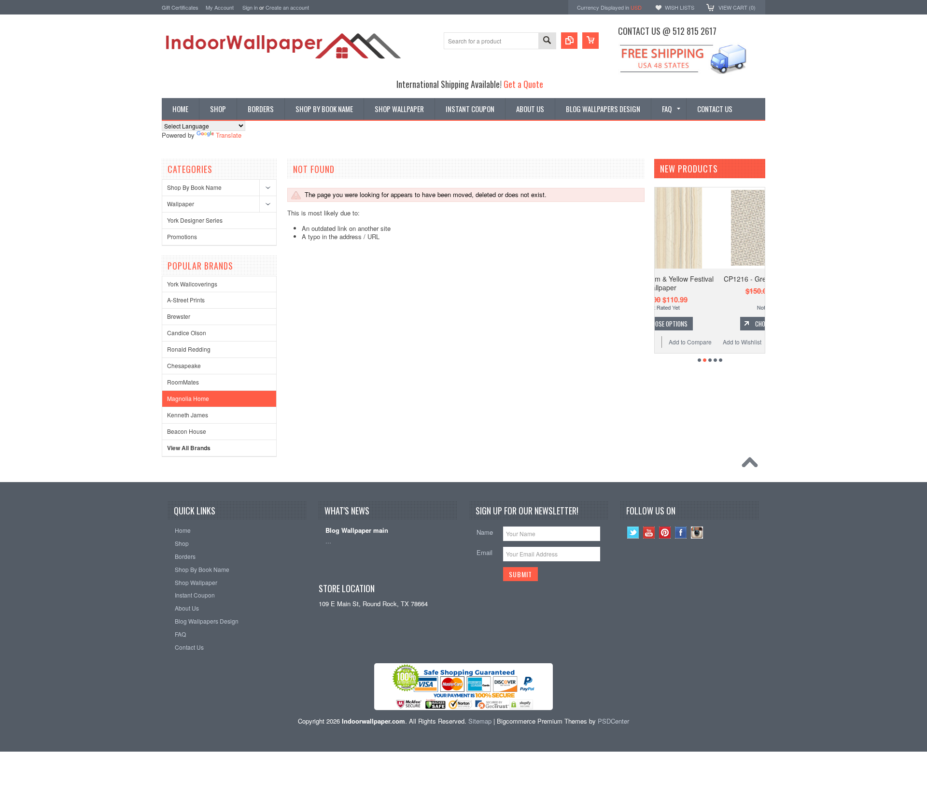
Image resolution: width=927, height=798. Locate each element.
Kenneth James (187, 415)
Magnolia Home (188, 398)
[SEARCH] (547, 41)
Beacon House (186, 431)
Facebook (681, 533)
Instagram (697, 533)
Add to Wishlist (682, 342)
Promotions (182, 236)
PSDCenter (613, 721)
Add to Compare (741, 342)
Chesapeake (184, 365)
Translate (228, 135)
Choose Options (717, 323)
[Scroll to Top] (752, 464)
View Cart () (737, 7)
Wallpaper (180, 204)
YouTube (649, 533)
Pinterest (665, 533)
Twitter (633, 533)
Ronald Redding (189, 349)
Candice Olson (186, 332)
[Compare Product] (569, 40)
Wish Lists (679, 7)
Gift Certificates (180, 7)
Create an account (287, 7)
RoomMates (183, 382)
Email (484, 552)
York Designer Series (195, 220)
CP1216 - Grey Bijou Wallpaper (712, 279)
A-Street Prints (186, 300)
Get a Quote (523, 83)
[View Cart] (590, 40)
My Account (220, 7)
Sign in (250, 7)
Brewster (178, 316)
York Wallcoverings (192, 284)
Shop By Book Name (194, 187)
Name (485, 532)
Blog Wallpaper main (356, 531)
